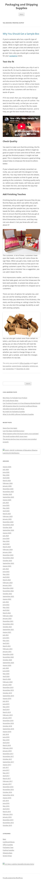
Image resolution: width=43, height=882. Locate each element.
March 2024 (7, 547)
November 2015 (8, 823)
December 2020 (8, 654)
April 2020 (6, 676)
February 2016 (7, 814)
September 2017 (8, 762)
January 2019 (7, 718)
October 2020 (7, 660)
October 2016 (7, 792)
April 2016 (6, 809)
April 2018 (6, 743)
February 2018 (7, 748)
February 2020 (7, 682)
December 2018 (8, 720)
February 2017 (7, 781)
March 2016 (7, 812)
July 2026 (6, 469)
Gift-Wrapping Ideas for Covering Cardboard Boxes (20, 406)
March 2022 (7, 613)
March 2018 (7, 745)
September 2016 (8, 795)
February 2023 (7, 583)
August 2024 (7, 533)
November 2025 (8, 491)
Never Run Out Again (10, 428)
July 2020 (6, 668)
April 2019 (6, 709)
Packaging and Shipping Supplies (21, 6)
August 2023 (7, 566)
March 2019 (7, 712)
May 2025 (6, 508)
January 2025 (7, 519)
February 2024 (7, 549)
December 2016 (8, 787)
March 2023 (7, 580)
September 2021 (8, 629)
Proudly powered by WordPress (13, 878)
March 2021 (7, 646)
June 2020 (6, 671)
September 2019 (8, 696)
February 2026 (7, 483)
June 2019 (6, 704)
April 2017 (6, 776)
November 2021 (8, 624)
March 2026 (7, 480)
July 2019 (6, 701)
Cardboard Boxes (9, 842)
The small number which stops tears (15, 436)
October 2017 (7, 759)
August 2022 (7, 599)
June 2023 (6, 571)
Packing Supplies (8, 850)
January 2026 (7, 486)
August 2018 (7, 731)
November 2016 (8, 789)
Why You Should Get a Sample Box (21, 33)
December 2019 (8, 687)
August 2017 (7, 765)
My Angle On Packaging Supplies (14, 411)
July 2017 (6, 767)
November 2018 (8, 723)
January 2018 (7, 751)
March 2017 (7, 778)
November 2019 (8, 690)
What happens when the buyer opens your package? (21, 434)
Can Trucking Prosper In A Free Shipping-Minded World (21, 403)
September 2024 (8, 530)
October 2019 (7, 693)
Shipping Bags (7, 853)
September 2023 (8, 563)
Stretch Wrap (7, 856)
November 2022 (8, 591)
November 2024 (8, 525)
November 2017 (8, 756)
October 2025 (7, 494)
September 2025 (8, 497)
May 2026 (6, 475)
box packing (7, 366)
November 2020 (8, 657)
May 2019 (6, 707)
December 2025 (8, 489)
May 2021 (6, 640)
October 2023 (7, 560)
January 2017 (7, 784)
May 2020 (6, 674)
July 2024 (6, 536)
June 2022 (6, 605)
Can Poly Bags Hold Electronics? (13, 431)
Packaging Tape (8, 847)
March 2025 (7, 514)
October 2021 (7, 627)
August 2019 (7, 698)
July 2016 (6, 800)
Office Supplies (25, 363)
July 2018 (6, 734)
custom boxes (16, 366)
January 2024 (7, 552)
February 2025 (7, 516)
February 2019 (7, 715)
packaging (13, 56)
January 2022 (7, 618)
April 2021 (6, 643)
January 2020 (7, 685)
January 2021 (7, 651)
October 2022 (7, 594)
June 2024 (6, 538)
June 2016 (6, 803)
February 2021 (7, 649)
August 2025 (7, 500)
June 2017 (6, 770)
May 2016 (6, 806)
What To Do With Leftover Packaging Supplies (18, 414)
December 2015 (8, 820)
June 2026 (6, 472)
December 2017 (8, 754)
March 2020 (7, 679)
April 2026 (6, 478)
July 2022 (6, 602)
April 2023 (6, 577)
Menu (21, 14)
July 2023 (6, 569)
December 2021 (8, 621)
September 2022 (8, 596)
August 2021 (7, 632)
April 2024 (6, 544)
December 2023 (8, 555)
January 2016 (7, 817)
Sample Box (10, 369)
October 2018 (7, 726)
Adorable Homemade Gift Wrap (13, 409)
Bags (4, 839)
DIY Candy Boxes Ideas (10, 400)
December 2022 (8, 588)
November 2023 (8, 558)
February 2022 (7, 616)
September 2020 (8, 663)
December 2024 (8, 522)
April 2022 (6, 610)
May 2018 (6, 740)
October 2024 (7, 527)
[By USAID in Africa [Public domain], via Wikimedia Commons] (21, 453)
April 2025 (6, 511)
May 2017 (6, 773)
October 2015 (7, 825)
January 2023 (7, 585)
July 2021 (6, 635)
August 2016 (7, 798)
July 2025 (6, 503)
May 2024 (6, 541)
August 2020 (7, 665)
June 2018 (6, 737)
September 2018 (8, 729)
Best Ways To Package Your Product (15, 398)
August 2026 (7, 467)
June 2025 (6, 505)
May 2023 (6, 574)
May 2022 (6, 607)
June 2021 (6, 638)
